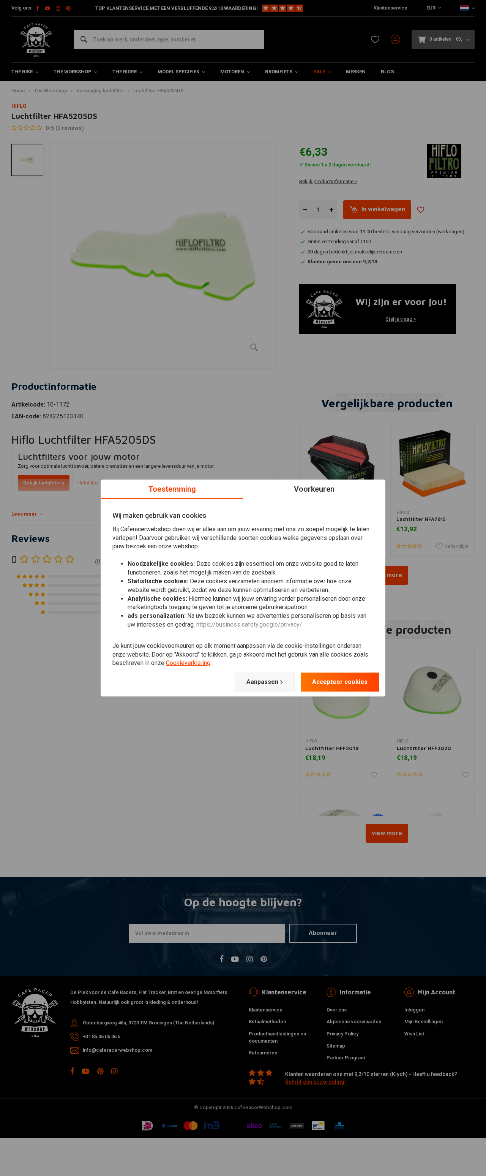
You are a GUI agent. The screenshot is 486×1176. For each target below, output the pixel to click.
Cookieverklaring (188, 663)
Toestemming (172, 489)
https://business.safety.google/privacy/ (249, 624)
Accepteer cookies (340, 681)
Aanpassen (262, 681)
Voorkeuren (314, 489)
